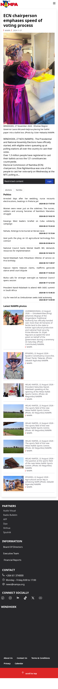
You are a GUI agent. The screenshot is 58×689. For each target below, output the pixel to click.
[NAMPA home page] (26, 4)
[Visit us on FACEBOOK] (2, 598)
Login (49, 181)
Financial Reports (12, 559)
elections (8, 190)
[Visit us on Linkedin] (17, 598)
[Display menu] (54, 3)
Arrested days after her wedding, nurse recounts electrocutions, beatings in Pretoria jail (29, 201)
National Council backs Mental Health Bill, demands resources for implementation (29, 250)
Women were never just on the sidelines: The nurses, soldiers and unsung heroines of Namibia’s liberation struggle (29, 212)
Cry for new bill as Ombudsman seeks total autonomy (29, 298)
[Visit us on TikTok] (25, 598)
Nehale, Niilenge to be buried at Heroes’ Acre (29, 232)
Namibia (19, 190)
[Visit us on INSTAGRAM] (10, 598)
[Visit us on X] (33, 598)
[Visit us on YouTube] (40, 598)
